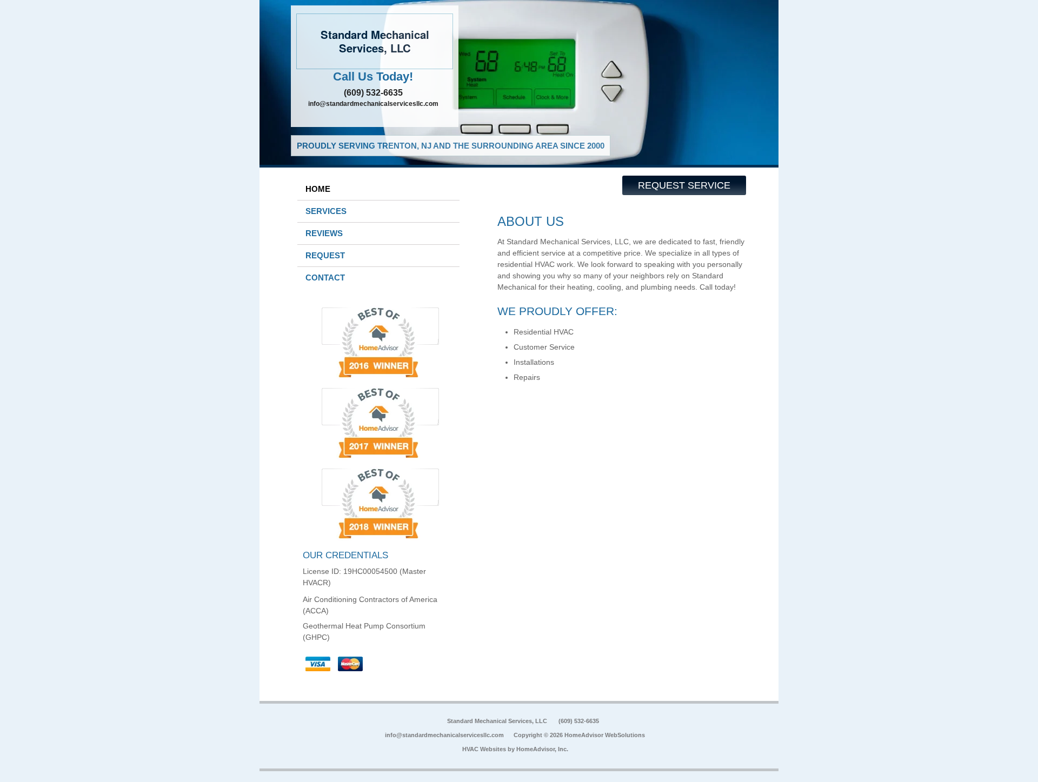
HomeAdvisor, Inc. (542, 749)
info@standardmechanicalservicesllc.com (373, 104)
